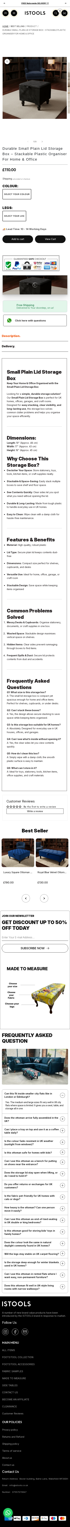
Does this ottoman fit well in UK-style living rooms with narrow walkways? (29, 1287)
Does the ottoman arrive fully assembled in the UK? (31, 1119)
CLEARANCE (9, 1406)
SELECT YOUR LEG (14, 216)
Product (32, 26)
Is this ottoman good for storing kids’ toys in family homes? (29, 1232)
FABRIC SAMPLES (12, 1371)
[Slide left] (27, 141)
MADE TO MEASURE (14, 1378)
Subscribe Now (33, 948)
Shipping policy (10, 1443)
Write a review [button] (35, 811)
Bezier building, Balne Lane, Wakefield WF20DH (44, 1478)
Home (5, 26)
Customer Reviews (12, 1413)
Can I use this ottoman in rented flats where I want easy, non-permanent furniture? (30, 1275)
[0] (56, 16)
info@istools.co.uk (18, 1485)
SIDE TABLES (10, 1385)
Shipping (7, 178)
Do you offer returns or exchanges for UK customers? (28, 1186)
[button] (44, 897)
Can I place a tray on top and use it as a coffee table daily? (31, 1131)
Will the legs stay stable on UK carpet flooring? (31, 1254)
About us (7, 1457)
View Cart (50, 239)
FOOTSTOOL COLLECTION (17, 1357)
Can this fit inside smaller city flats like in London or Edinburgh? (28, 1095)
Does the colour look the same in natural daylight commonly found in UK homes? (27, 1244)
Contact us (8, 1464)
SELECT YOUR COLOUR (17, 194)
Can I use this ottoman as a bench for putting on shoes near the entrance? (30, 1163)
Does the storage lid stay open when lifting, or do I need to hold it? (31, 1174)
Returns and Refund (13, 1436)
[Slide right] (42, 141)
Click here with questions (30, 320)
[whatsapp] (8, 1513)
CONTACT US (10, 1392)
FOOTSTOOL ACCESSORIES (18, 1364)
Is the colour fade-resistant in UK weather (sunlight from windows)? (28, 1143)
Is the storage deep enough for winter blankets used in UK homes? (31, 1264)
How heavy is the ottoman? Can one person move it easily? (29, 1209)
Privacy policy (10, 1429)
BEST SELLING (18, 26)
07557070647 (19, 1492)
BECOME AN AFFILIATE (15, 1399)
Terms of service (11, 1450)
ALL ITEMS (8, 1350)
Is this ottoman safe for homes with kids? (28, 1152)
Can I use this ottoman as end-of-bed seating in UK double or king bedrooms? (30, 1221)
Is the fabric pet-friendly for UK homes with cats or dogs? (29, 1197)
